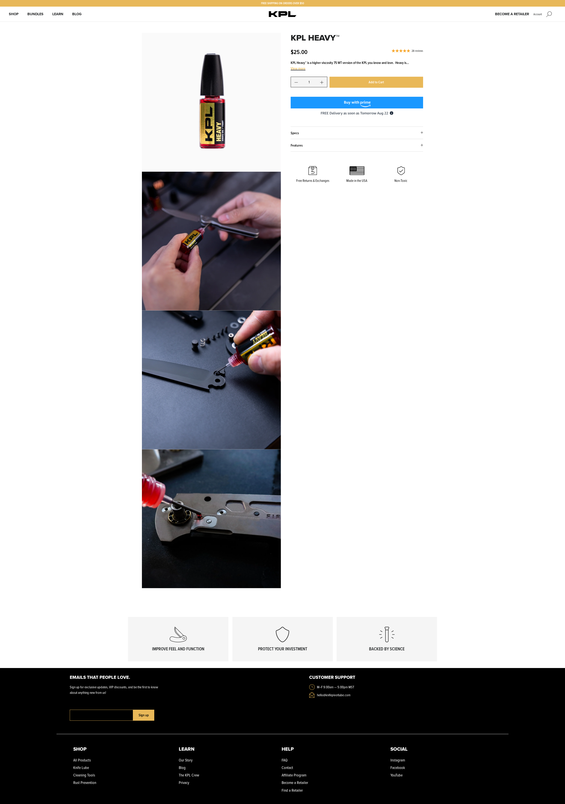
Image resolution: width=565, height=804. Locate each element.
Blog (77, 14)
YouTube (396, 775)
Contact (287, 767)
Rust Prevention (84, 782)
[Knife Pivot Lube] (282, 14)
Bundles (35, 14)
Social (399, 749)
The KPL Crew (189, 775)
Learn (57, 14)
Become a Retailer (512, 14)
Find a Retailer (292, 790)
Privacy (184, 782)
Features (297, 145)
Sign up (144, 715)
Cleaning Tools (84, 775)
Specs (295, 133)
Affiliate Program (294, 775)
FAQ (285, 760)
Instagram (397, 760)
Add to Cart (376, 82)
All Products (82, 760)
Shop (14, 14)
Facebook (397, 767)
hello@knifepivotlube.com (333, 694)
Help (288, 749)
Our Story (185, 760)
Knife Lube (81, 767)
